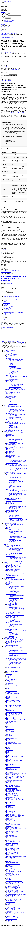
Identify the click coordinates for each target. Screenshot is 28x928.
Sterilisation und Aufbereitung (10, 499)
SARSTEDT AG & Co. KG (12, 873)
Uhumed (8, 904)
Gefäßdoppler (9, 582)
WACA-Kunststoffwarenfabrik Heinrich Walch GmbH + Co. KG (15, 913)
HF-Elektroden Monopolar (15, 592)
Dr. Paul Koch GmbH (11, 746)
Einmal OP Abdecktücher (15, 550)
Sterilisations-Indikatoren (12, 510)
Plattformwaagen (13, 603)
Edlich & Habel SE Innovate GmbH (14, 756)
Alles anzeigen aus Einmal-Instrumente (18, 490)
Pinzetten (11, 484)
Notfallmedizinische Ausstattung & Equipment (16, 658)
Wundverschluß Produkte (12, 543)
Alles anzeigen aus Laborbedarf (13, 406)
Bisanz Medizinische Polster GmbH (14, 706)
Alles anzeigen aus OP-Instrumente (17, 476)
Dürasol (8, 754)
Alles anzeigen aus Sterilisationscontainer (14, 514)
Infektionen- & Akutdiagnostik (16, 415)
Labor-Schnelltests (10, 413)
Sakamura (8, 870)
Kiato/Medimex (9, 807)
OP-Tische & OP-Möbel (11, 629)
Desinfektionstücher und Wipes (13, 456)
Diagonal (8, 740)
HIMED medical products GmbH (14, 790)
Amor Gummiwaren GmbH (12, 685)
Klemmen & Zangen (14, 480)
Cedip (7, 725)
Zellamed (8, 921)
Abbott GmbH (9, 676)
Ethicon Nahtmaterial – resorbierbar (17, 533)
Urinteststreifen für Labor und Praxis (17, 410)
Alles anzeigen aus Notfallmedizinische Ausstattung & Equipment (18, 660)
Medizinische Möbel (8, 613)
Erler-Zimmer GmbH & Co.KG (13, 763)
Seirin (10, 401)
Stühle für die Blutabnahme (12, 616)
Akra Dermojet (9, 680)
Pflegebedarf (9, 643)
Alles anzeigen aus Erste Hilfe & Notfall (15, 647)
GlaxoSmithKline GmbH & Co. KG (14, 777)
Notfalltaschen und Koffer (15, 662)
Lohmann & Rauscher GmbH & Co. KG (15, 815)
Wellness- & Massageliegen (15, 388)
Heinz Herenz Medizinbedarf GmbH (14, 786)
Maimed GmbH (9, 818)
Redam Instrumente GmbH (12, 862)
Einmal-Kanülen (13, 440)
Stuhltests (11, 418)
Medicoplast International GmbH (13, 822)
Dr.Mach (8, 748)
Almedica (8, 681)
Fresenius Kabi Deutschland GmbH (14, 771)
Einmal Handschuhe (11, 375)
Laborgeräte (9, 429)
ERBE (7, 761)
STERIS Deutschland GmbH (13, 896)
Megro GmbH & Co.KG (12, 827)
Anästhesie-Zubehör (11, 668)
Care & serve (9, 722)
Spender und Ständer (11, 444)
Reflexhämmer (12, 372)
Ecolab (7, 755)
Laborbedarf (6, 405)
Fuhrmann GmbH (10, 772)
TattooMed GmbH (10, 902)
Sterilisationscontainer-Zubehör (16, 520)
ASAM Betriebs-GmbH (11, 691)
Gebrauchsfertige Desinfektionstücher (17, 460)
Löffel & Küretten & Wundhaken (16, 481)
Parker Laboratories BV (11, 849)
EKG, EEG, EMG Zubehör (15, 360)
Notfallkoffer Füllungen (14, 663)
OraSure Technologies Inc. (12, 844)
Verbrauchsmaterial (10, 577)
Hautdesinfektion (10, 452)
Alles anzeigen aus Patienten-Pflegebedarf (15, 640)
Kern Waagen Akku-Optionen (16, 598)
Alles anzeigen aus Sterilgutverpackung (18, 506)
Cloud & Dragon (10, 731)
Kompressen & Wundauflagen (13, 569)
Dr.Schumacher (9, 750)
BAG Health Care (10, 698)
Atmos (7, 695)
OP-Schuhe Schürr (10, 554)
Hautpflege (8, 453)
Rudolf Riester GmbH (11, 869)
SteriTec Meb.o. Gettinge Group (13, 899)
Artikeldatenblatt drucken (6, 80)
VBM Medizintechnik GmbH (13, 908)
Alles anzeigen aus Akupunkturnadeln (17, 398)
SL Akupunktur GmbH (11, 888)
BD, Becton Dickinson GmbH (13, 701)
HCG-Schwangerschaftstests (15, 417)
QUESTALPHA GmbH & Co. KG (14, 860)
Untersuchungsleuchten (11, 604)
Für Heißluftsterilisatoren (14, 508)
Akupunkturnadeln (10, 397)
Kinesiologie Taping (11, 396)
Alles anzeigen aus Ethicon (15, 529)
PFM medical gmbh (10, 854)
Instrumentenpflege (10, 503)
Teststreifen (8, 408)
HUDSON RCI (9, 794)
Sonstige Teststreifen (14, 411)
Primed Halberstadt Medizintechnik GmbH (16, 856)
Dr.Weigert (8, 751)
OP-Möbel (11, 636)
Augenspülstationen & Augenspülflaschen (14, 656)
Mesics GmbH (9, 832)
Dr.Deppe (8, 747)
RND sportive (9, 866)
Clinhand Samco (10, 729)
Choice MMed (9, 726)
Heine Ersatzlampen (13, 373)
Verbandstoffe (6, 562)
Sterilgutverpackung (10, 505)
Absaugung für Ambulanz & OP (13, 581)
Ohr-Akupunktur (13, 404)
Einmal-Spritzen (13, 442)
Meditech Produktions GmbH (13, 824)
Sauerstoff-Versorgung (11, 642)
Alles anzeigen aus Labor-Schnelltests (17, 414)
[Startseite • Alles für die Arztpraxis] (6, 1)
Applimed (8, 688)
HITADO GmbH (10, 792)
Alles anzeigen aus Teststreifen (16, 409)
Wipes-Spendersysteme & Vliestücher (17, 461)
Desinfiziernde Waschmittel (15, 561)
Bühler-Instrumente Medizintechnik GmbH (16, 719)
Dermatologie (9, 356)
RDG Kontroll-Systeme (11, 511)
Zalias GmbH (9, 920)
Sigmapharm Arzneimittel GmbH (13, 887)
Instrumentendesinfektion (12, 463)
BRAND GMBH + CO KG (12, 714)
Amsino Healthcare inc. (11, 687)
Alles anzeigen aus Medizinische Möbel (15, 615)
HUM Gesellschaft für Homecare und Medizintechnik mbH (14, 796)
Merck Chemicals (10, 830)
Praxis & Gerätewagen (11, 622)
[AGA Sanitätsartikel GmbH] (7, 52)
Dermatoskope (12, 366)
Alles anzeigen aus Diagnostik (16, 359)
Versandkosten (6, 66)
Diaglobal (8, 739)
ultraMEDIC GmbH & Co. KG (13, 906)
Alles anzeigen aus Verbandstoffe (13, 564)
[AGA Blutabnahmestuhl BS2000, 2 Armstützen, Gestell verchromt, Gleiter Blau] (14, 272)
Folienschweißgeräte (11, 522)
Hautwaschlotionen (10, 451)
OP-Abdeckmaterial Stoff (15, 558)
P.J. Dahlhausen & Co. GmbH (13, 848)
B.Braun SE (9, 696)
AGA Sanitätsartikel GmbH (12, 679)
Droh (7, 752)
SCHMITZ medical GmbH (12, 874)
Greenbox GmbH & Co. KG (12, 781)
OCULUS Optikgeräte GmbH (13, 841)
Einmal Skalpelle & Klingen (15, 493)
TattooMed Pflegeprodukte (12, 575)
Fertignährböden (10, 421)
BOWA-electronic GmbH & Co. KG (14, 713)
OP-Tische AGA (13, 633)
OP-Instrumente (9, 474)
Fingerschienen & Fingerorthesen (13, 566)
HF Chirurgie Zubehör (11, 584)
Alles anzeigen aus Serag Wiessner (17, 536)
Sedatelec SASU (10, 878)
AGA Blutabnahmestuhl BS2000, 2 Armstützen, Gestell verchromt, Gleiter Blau (13, 278)
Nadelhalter (11, 482)
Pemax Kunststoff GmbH (12, 853)
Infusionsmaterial (10, 436)
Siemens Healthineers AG (12, 886)
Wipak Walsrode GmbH (11, 919)
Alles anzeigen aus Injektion (15, 439)
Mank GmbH (9, 819)
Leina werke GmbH (10, 812)
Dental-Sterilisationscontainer (15, 518)
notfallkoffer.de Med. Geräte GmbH (14, 839)
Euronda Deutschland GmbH (13, 767)
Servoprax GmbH (10, 883)
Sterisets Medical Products (12, 898)
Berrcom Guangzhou (11, 702)
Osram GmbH (9, 845)
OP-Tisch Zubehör (13, 634)
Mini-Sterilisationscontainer (15, 516)
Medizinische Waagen (11, 594)
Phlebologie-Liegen (13, 620)
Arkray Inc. (9, 689)
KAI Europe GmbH (10, 805)
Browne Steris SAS (10, 717)
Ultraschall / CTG (13, 364)
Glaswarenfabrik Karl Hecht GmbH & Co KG (16, 776)
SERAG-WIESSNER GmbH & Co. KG (15, 882)
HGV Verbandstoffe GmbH (12, 789)
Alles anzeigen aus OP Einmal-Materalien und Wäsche (16, 549)
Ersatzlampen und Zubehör (15, 612)
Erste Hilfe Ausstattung (11, 649)
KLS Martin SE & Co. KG (12, 811)
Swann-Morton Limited (11, 900)
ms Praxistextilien (10, 835)
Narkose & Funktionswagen (15, 626)
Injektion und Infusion (8, 431)
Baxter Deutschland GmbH (12, 700)
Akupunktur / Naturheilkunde (10, 391)
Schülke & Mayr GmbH (11, 875)
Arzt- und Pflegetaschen (11, 355)
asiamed (11, 400)
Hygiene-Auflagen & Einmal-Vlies (17, 384)
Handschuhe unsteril (13, 379)
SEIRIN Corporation (11, 879)
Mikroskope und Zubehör (12, 422)
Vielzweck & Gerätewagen (15, 628)
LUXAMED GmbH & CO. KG (13, 816)
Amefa (7, 684)
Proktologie (11, 487)
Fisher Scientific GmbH (11, 769)
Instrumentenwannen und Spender (14, 464)
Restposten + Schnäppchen (9, 350)
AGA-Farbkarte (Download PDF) (17, 112)
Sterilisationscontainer (11, 512)
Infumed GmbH (10, 802)
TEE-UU (8, 903)
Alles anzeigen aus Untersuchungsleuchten (14, 606)
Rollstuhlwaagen (13, 602)
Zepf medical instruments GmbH (13, 923)
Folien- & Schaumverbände (12, 567)
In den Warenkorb (13, 75)
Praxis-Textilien (9, 380)
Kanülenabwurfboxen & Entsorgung (14, 443)
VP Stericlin (9, 911)
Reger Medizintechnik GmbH (13, 864)
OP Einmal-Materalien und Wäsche (14, 546)
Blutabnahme (9, 434)
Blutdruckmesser (13, 367)
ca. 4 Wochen (9, 78)
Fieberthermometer (13, 371)
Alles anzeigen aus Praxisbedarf (13, 353)
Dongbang (8, 744)
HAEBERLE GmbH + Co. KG (13, 782)
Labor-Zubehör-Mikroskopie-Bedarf (14, 430)
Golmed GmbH (9, 778)
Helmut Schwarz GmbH (11, 788)
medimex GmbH (10, 823)
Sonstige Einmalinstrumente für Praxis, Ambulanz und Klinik (18, 495)
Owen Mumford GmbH (11, 847)
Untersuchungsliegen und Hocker (16, 621)
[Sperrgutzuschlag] (15, 69)
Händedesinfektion (10, 449)
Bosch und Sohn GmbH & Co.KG (14, 712)
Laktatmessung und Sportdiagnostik (14, 419)
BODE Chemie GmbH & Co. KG (14, 708)
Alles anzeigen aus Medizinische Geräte (15, 579)
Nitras (7, 837)
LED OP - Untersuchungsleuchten (17, 608)
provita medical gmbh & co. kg (13, 858)
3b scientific (9, 674)
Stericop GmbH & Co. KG (12, 895)
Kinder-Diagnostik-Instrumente (16, 368)
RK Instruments (9, 865)
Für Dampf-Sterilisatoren (14, 507)
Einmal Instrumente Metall (15, 491)
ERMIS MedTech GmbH (12, 764)
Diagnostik (8, 358)
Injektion (8, 438)
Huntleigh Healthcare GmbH (12, 798)
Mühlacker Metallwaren (11, 836)
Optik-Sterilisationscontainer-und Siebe (18, 519)
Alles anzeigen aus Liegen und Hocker (18, 619)
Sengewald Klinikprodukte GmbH (14, 881)
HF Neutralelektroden (14, 591)
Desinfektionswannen (14, 469)
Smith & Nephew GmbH (12, 890)
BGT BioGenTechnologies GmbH (14, 705)
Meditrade (8, 826)
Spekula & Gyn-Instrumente (15, 486)
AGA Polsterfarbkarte (5, 249)
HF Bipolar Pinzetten (14, 588)
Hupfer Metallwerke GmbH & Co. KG (15, 799)
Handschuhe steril (13, 377)
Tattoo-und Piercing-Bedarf (9, 571)
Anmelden (8, 17)
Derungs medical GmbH (11, 738)
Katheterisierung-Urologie (12, 645)
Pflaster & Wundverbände (12, 570)
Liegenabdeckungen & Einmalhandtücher (15, 389)
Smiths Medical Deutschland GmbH (14, 891)
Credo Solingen (9, 736)
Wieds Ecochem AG (11, 916)
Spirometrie (11, 363)
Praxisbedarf (6, 351)
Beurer (7, 704)
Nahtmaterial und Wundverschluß (11, 523)
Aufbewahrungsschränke (12, 637)
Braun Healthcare (10, 716)
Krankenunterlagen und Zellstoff (13, 641)
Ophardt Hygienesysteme (12, 843)
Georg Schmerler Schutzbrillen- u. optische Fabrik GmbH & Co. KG (16, 774)
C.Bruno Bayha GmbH (11, 721)
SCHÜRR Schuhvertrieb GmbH (13, 877)
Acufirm (8, 678)
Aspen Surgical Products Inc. (13, 693)
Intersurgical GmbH (10, 803)
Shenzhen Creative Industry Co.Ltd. (14, 885)
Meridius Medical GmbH (12, 831)
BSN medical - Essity (11, 718)
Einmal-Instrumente (10, 489)
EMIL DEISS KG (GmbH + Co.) (14, 760)
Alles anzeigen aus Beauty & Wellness (18, 383)
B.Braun (8, 527)
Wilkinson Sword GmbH (12, 917)
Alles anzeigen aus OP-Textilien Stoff (17, 557)
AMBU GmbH (9, 683)
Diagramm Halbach (10, 742)
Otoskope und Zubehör (14, 362)
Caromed (8, 723)
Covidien (8, 734)
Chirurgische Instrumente (9, 472)
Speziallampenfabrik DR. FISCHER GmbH (16, 894)
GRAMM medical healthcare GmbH (14, 780)
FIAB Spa (8, 768)
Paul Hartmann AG (10, 850)
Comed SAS (9, 733)
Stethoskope (12, 370)
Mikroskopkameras (13, 427)
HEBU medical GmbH (11, 784)
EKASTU (8, 757)
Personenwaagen (13, 600)
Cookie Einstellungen (8, 314)
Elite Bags (8, 759)
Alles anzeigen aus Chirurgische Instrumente (16, 473)
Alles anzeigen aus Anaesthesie (13, 667)
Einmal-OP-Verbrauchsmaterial (16, 553)
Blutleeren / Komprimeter (12, 670)
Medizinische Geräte (8, 578)
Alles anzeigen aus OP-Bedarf (13, 545)
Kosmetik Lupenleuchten (15, 387)
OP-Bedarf (5, 544)
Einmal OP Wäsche (13, 552)
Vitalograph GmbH (10, 909)
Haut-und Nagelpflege (14, 385)
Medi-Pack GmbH (10, 820)
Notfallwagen (12, 664)
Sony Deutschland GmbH (12, 892)
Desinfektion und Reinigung (9, 446)
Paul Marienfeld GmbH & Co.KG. (14, 852)
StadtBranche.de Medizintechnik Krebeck (10, 341)
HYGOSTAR (9, 801)
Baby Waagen (12, 599)
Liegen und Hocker (10, 617)
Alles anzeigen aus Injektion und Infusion (15, 432)
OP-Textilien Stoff (10, 556)
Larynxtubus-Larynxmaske (12, 671)
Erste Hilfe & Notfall (8, 646)
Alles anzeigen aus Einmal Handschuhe (18, 376)
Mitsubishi (8, 833)
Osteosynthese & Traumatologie (13, 498)
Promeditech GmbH (10, 857)
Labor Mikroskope (13, 426)
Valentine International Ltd (12, 907)
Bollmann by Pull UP (11, 710)
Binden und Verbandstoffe (12, 565)
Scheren (11, 485)
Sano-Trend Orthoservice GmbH (13, 871)
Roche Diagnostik (10, 868)
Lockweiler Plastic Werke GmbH (13, 814)
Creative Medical (10, 735)
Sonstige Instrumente (11, 497)
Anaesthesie (6, 666)
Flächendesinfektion (10, 455)
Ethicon (8, 528)
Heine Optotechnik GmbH (12, 785)
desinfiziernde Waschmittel (12, 470)
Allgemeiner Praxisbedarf (12, 354)
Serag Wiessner (9, 535)
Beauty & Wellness (10, 381)
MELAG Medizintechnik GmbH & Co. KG (16, 828)
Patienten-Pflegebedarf (8, 638)
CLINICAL (9, 730)
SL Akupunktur (12, 402)
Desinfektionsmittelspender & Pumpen (18, 468)
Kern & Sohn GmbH (11, 806)
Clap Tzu (8, 727)
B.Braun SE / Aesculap (11, 697)
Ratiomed (8, 861)
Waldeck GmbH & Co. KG (12, 915)
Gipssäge (8, 583)
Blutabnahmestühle (10, 435)
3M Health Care (10, 675)
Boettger (8, 709)
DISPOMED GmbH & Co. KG (13, 743)
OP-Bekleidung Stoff (14, 560)
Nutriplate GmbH (10, 840)
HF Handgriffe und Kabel (15, 590)
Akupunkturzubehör (11, 394)
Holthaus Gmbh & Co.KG (12, 793)
